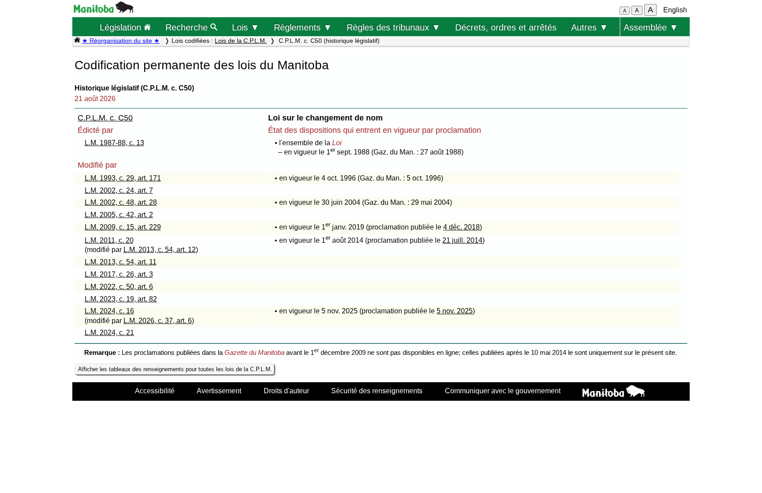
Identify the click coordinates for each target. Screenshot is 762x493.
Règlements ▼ (303, 27)
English (675, 10)
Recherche (187, 27)
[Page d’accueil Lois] (77, 40)
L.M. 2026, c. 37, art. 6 (157, 320)
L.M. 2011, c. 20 (109, 240)
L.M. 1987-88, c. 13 (114, 143)
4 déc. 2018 (461, 227)
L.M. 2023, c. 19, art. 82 (121, 299)
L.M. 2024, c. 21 (109, 332)
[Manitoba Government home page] (614, 392)
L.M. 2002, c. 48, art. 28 (121, 202)
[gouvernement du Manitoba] (104, 10)
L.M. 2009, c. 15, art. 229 (123, 227)
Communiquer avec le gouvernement (502, 391)
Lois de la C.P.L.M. (241, 40)
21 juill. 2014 (462, 240)
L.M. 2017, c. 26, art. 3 (119, 274)
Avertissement (219, 391)
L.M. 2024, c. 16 (109, 311)
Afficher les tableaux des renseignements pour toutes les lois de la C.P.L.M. (175, 369)
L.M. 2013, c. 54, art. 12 (159, 249)
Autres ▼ (589, 27)
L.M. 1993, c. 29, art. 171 (123, 178)
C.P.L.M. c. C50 (105, 117)
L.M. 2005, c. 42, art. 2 (119, 214)
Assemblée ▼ (651, 27)
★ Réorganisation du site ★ (121, 40)
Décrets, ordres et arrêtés (506, 27)
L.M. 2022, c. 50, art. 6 (119, 286)
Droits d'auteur (286, 391)
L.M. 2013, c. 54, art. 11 (121, 262)
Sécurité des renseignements (376, 391)
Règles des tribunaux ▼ (394, 27)
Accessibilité (155, 391)
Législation (122, 27)
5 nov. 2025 (455, 311)
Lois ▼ (245, 27)
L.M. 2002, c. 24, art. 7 (119, 190)
